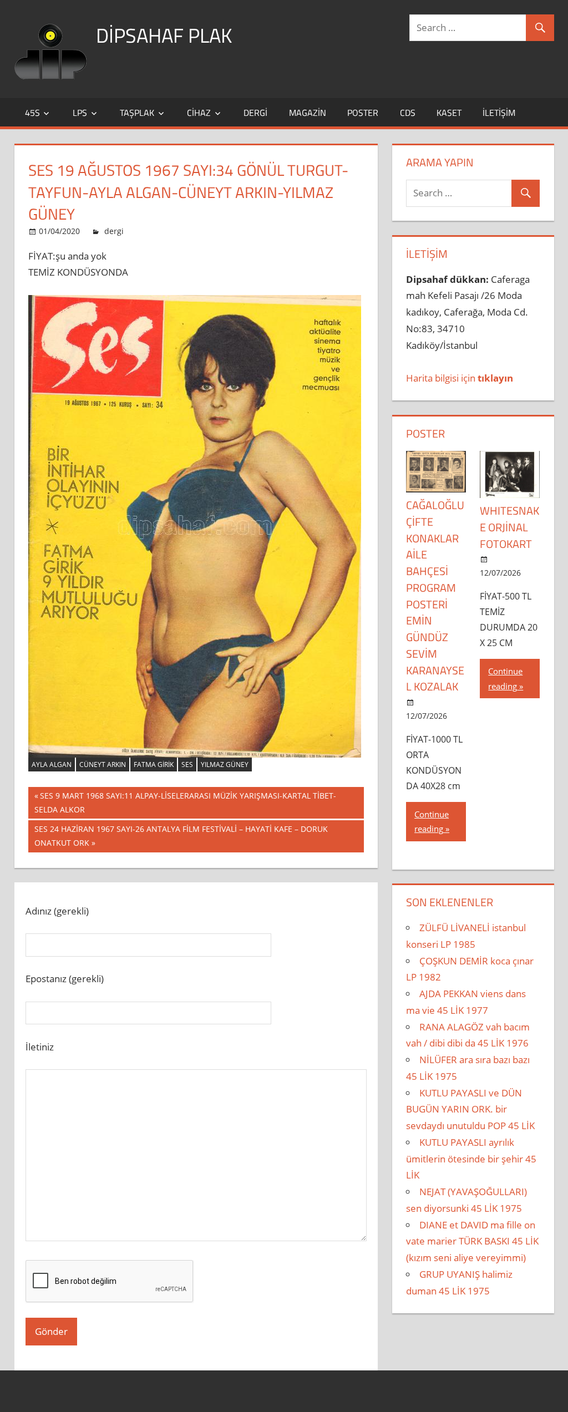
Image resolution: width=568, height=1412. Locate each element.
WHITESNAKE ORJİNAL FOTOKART (509, 527)
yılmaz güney (224, 764)
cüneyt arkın (102, 764)
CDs (407, 112)
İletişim (499, 112)
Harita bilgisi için (459, 378)
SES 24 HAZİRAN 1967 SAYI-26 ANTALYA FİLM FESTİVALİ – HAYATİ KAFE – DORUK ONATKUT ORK (181, 835)
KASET (449, 112)
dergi (255, 112)
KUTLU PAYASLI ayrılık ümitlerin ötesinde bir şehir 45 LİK (471, 1159)
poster (362, 112)
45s (32, 112)
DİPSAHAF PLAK (164, 35)
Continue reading (431, 821)
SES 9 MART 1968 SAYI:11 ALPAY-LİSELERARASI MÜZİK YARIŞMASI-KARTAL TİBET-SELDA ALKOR (185, 802)
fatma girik (154, 764)
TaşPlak (137, 112)
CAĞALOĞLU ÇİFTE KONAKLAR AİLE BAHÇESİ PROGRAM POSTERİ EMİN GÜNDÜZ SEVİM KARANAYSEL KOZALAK (435, 595)
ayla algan (52, 764)
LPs (80, 112)
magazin (307, 112)
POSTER (425, 433)
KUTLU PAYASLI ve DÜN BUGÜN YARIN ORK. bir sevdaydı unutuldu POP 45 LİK (470, 1109)
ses (187, 764)
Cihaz (199, 112)
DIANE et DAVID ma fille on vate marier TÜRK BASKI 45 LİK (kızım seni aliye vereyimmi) (472, 1241)
